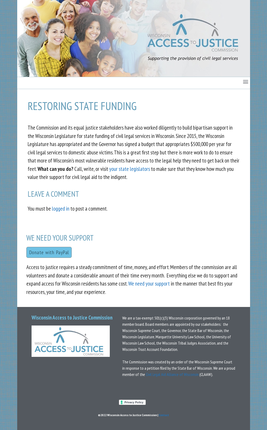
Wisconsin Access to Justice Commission (72, 317)
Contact (164, 415)
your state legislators (129, 168)
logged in (60, 208)
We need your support (149, 283)
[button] (245, 81)
